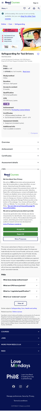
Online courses (17, 312)
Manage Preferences (14, 396)
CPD (3, 169)
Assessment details (10, 162)
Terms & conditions (20, 401)
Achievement (7, 149)
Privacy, (31, 396)
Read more (26, 71)
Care (10, 24)
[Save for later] (38, 54)
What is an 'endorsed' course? (14, 297)
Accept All (20, 229)
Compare (34, 133)
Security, (25, 396)
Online (3, 24)
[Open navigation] (2, 2)
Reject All (20, 234)
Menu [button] (4, 8)
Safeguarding (20, 24)
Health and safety (31, 308)
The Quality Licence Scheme (20, 110)
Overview (6, 142)
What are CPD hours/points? (14, 285)
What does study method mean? (15, 280)
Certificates (7, 156)
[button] (8, 104)
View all (20, 303)
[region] (20, 206)
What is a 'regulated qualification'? (16, 291)
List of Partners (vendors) (12, 224)
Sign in (35, 3)
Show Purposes (20, 239)
